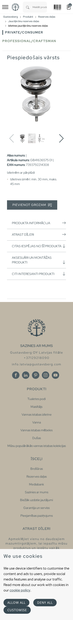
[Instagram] (45, 375)
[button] (61, 138)
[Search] (28, 7)
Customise (17, 610)
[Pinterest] (35, 375)
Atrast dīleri (23, 235)
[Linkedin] (25, 375)
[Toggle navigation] (5, 7)
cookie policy (20, 590)
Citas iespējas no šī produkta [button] (37, 246)
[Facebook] (15, 375)
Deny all (45, 602)
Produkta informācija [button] (31, 223)
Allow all (16, 602)
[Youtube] (55, 375)
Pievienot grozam (29, 205)
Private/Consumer (24, 32)
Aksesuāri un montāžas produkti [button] (32, 260)
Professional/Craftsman (29, 41)
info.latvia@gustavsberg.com (36, 364)
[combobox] (40, 7)
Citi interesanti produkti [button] (33, 274)
